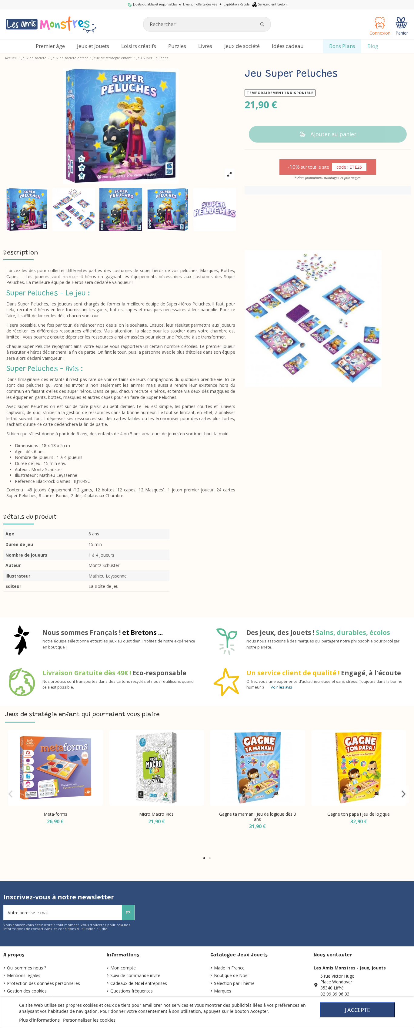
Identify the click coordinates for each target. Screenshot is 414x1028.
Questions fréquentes (131, 991)
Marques (222, 991)
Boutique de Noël (231, 975)
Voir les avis (281, 687)
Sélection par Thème (234, 983)
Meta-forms (55, 814)
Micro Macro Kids (156, 814)
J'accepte (357, 1009)
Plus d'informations (39, 1020)
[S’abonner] (128, 912)
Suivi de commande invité (135, 975)
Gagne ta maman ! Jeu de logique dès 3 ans (257, 816)
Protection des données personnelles (43, 983)
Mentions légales (23, 975)
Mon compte (123, 968)
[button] (204, 858)
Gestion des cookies (27, 991)
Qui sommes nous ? (26, 968)
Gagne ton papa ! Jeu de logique (358, 814)
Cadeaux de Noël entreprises (138, 983)
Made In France (229, 968)
